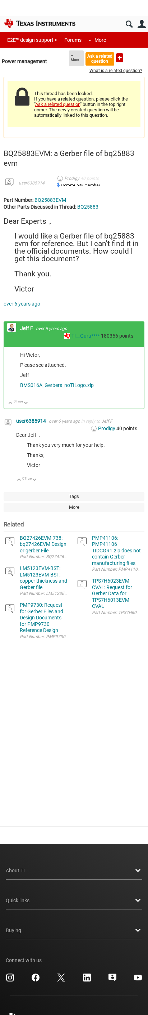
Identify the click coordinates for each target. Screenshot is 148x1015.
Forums (73, 40)
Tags (74, 496)
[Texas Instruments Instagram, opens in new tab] (10, 980)
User (141, 24)
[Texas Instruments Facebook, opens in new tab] (35, 980)
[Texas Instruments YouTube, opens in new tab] (138, 980)
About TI (15, 870)
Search (129, 24)
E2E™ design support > (32, 40)
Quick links (17, 900)
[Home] (39, 23)
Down (26, 403)
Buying (13, 930)
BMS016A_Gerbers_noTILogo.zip (57, 385)
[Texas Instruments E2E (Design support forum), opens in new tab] (112, 980)
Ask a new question (119, 57)
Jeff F (27, 328)
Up (11, 403)
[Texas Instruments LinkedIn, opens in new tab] (87, 980)
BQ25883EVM (50, 200)
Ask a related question (99, 58)
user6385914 (32, 183)
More (100, 40)
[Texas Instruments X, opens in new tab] (61, 980)
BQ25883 (87, 207)
